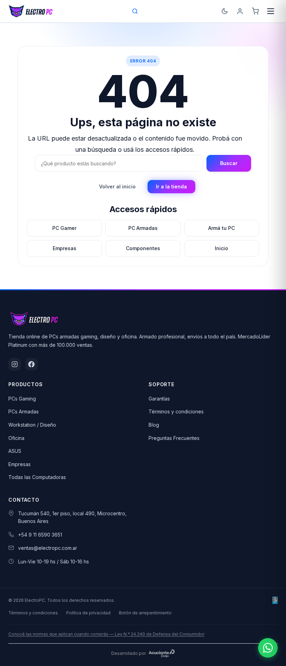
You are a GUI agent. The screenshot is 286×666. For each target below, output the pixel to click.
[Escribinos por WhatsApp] (268, 648)
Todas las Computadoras (37, 477)
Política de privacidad (88, 612)
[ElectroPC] (30, 11)
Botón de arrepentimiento (145, 612)
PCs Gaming (22, 399)
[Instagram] (14, 364)
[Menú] (271, 11)
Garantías (159, 399)
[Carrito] (255, 11)
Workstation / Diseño (32, 425)
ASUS (14, 451)
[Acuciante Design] (162, 653)
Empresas (19, 464)
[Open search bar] (135, 11)
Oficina (16, 438)
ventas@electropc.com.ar (47, 548)
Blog (154, 425)
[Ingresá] (240, 11)
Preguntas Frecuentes (174, 438)
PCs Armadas (23, 411)
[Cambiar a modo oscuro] (225, 11)
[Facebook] (31, 364)
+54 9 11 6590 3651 (40, 535)
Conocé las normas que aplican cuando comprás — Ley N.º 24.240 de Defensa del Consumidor (106, 634)
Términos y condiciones (176, 411)
